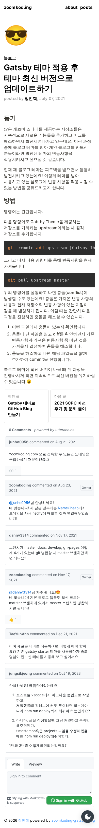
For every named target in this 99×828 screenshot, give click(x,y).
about (71, 7)
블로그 (10, 57)
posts (86, 7)
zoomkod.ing (18, 7)
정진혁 (23, 820)
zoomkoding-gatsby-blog (73, 820)
